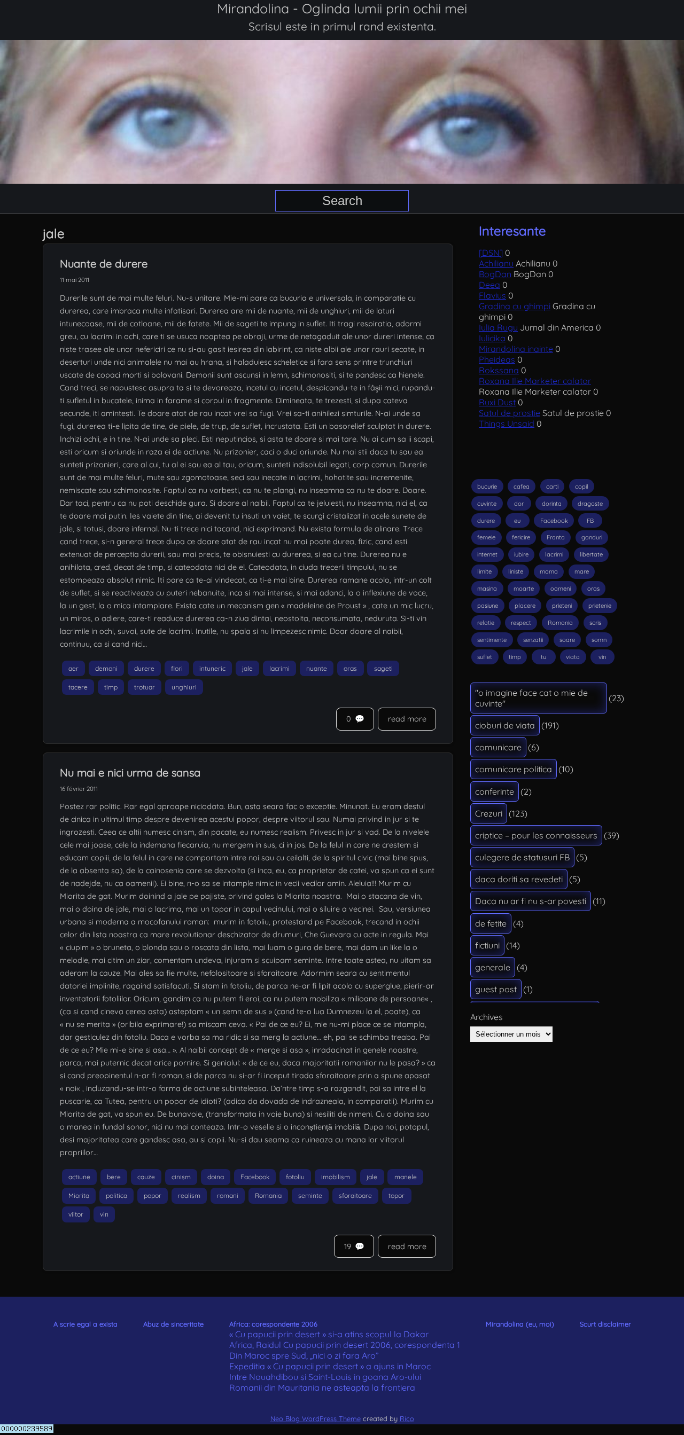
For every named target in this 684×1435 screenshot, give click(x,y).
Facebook (254, 1177)
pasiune (487, 605)
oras (350, 668)
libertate (591, 554)
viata (573, 657)
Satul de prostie (509, 412)
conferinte (494, 791)
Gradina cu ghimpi (514, 306)
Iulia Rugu (498, 327)
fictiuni (487, 945)
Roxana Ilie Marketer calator (535, 380)
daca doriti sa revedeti (519, 879)
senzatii (533, 640)
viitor (75, 1214)
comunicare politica (513, 769)
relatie (485, 622)
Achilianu (496, 263)
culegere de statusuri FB (522, 857)
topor (396, 1195)
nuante (316, 668)
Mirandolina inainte (516, 348)
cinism (181, 1177)
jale (247, 668)
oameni (560, 588)
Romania (268, 1195)
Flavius (492, 295)
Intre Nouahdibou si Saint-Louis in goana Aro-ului (325, 1376)
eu (517, 520)
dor (519, 503)
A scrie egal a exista (85, 1324)
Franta (556, 537)
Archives (486, 1016)
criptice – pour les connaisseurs (536, 835)
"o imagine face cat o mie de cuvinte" (531, 698)
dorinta (552, 503)
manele (405, 1177)
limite (484, 571)
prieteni (562, 605)
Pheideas (497, 359)
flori (177, 668)
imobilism (335, 1177)
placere (525, 605)
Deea (489, 284)
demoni (106, 668)
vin (104, 1214)
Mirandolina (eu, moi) (520, 1324)
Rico (407, 1418)
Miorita (78, 1195)
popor (152, 1195)
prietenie (599, 605)
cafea (522, 486)
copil (581, 486)
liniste (515, 571)
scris (595, 622)
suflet (484, 657)
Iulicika (492, 338)
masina (487, 588)
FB (590, 520)
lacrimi (279, 668)
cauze (146, 1177)
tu (543, 657)
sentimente (492, 640)
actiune (79, 1177)
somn (599, 640)
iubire (521, 554)
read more (407, 719)
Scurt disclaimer (605, 1324)
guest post (496, 989)
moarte (524, 588)
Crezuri (488, 813)
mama (549, 571)
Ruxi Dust (497, 402)
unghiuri (184, 687)
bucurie (487, 486)
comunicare (498, 747)
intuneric (212, 668)
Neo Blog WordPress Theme (315, 1418)
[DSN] (491, 252)
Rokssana (499, 370)
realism (189, 1195)
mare (581, 571)
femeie (486, 537)
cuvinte (486, 503)
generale (492, 967)
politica (116, 1195)
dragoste (590, 503)
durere (144, 668)
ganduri (591, 537)
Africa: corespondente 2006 (273, 1324)
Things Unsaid (506, 423)
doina (215, 1177)
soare (567, 640)
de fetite (491, 923)
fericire (521, 537)
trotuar (144, 687)
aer (73, 668)
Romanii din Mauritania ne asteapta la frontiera (322, 1387)
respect (521, 622)
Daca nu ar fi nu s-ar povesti (530, 901)
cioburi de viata (505, 725)
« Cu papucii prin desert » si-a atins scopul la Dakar (329, 1334)
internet (487, 554)
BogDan (495, 274)
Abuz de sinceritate (173, 1324)
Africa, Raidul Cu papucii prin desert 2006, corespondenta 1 (344, 1344)
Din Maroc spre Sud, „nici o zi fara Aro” (304, 1355)
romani (227, 1195)
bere (114, 1177)
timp (111, 687)
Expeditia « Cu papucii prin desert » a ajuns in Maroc (330, 1366)
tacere (78, 687)
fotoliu (295, 1177)
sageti (383, 668)
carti (552, 486)
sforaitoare (355, 1195)
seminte (310, 1195)
